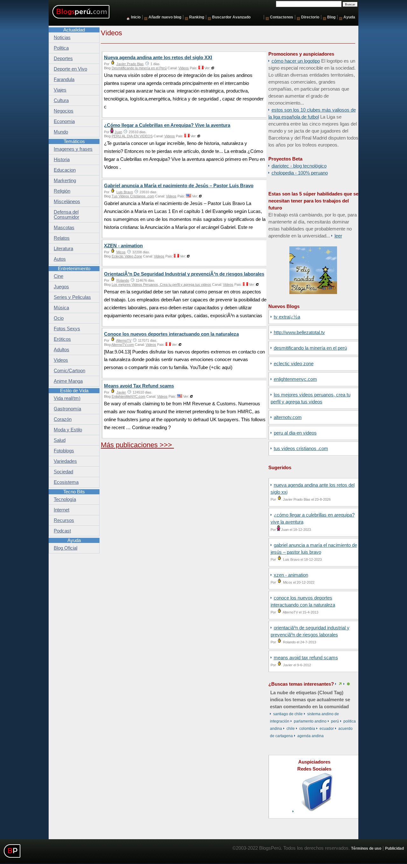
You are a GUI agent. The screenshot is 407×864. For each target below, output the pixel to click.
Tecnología (65, 499)
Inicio (136, 17)
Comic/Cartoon (69, 370)
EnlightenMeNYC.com (295, 379)
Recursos (64, 520)
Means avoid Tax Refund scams (306, 657)
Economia (64, 121)
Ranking (196, 17)
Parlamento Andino (310, 721)
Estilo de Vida (74, 390)
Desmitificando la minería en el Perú (310, 348)
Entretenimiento (74, 268)
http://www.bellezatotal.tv (299, 332)
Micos (121, 252)
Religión (62, 191)
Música (61, 307)
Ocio (59, 318)
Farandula (64, 79)
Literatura (63, 248)
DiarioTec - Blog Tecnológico (299, 165)
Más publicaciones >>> (137, 445)
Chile (290, 728)
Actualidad (74, 29)
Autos (60, 259)
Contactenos (281, 17)
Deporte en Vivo (70, 69)
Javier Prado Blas (130, 64)
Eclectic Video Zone (294, 363)
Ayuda (349, 17)
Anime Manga (68, 381)
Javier (121, 392)
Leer (338, 235)
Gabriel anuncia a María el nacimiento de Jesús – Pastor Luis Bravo (178, 185)
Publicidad (394, 848)
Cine (58, 276)
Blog (331, 17)
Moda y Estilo (68, 429)
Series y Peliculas (72, 297)
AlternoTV (123, 340)
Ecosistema (66, 482)
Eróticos (62, 339)
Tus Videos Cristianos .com (301, 448)
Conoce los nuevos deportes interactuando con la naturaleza (171, 334)
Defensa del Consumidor (66, 214)
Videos (183, 68)
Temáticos (74, 141)
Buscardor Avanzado (231, 17)
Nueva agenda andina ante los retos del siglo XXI (158, 57)
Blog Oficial (65, 548)
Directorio (310, 17)
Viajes (60, 90)
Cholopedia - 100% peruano (300, 172)
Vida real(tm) (67, 398)
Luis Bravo (124, 192)
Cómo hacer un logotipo (296, 61)
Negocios (63, 110)
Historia (62, 159)
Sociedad (63, 471)
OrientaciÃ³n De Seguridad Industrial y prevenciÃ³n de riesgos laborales (184, 274)
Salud (60, 440)
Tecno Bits (74, 491)
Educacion (65, 170)
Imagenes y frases (73, 149)
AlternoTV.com (288, 417)
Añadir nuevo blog (164, 17)
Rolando (122, 280)
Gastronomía (67, 408)
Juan (118, 132)
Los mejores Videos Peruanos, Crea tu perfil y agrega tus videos (161, 284)
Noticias (62, 37)
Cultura (61, 100)
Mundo (61, 131)
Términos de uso (366, 848)
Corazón (63, 419)
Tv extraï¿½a (287, 316)
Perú (335, 721)
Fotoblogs (64, 450)
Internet (61, 509)
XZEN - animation (291, 575)
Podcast (62, 530)
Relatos (62, 238)
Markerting (65, 180)
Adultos (61, 349)
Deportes (63, 58)
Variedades (65, 461)
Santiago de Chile (288, 714)
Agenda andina (310, 736)
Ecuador (327, 728)
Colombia (307, 728)
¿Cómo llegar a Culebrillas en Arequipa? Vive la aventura (167, 125)
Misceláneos (67, 201)
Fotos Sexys (67, 328)
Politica (61, 48)
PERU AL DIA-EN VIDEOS (295, 432)
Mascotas (64, 227)
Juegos (61, 286)
